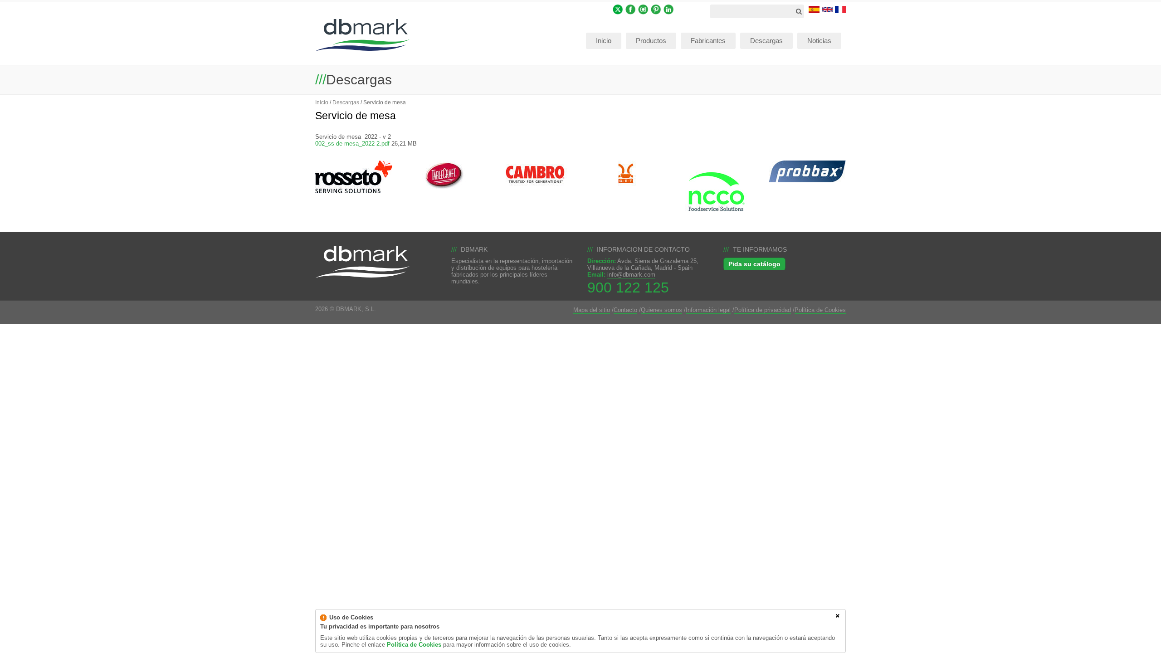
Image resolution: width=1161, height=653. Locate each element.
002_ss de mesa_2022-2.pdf (352, 143)
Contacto (625, 310)
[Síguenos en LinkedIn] (668, 8)
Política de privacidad (762, 310)
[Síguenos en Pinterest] (656, 8)
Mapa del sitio (591, 310)
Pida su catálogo (754, 264)
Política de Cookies (820, 310)
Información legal (708, 310)
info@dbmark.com (631, 274)
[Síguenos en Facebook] (630, 8)
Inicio (321, 102)
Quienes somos (661, 310)
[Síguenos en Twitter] (618, 8)
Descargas (345, 102)
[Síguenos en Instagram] (643, 8)
